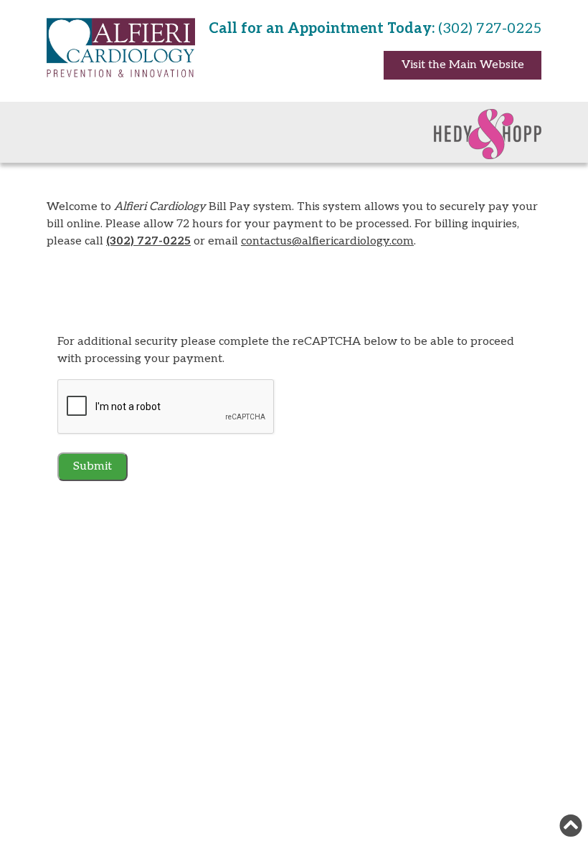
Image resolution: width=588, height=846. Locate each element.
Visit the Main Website (463, 65)
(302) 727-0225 (148, 241)
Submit (92, 466)
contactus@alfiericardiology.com (327, 241)
